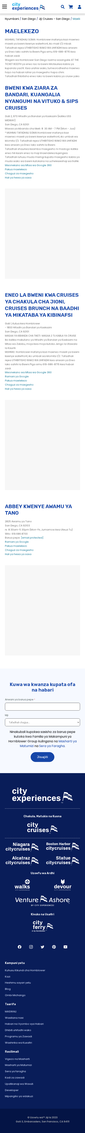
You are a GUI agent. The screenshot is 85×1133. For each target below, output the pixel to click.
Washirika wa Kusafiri (18, 1043)
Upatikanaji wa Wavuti (19, 1084)
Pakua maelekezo (16, 169)
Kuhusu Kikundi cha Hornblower (25, 970)
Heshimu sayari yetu (18, 983)
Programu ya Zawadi (18, 1036)
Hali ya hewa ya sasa (18, 177)
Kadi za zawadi (15, 1077)
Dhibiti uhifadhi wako (18, 1030)
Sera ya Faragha (52, 746)
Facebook (19, 947)
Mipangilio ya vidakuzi (19, 1096)
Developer (12, 1090)
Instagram (31, 947)
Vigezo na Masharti (17, 1059)
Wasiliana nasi (14, 1018)
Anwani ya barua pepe (19, 699)
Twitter (42, 947)
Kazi (7, 976)
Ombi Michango (15, 995)
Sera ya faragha (15, 1071)
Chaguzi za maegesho (19, 173)
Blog (8, 989)
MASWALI (10, 1011)
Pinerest (54, 947)
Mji (7, 715)
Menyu (4, 6)
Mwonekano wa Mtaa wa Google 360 (28, 165)
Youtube (65, 947)
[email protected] (32, 537)
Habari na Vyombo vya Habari (24, 1024)
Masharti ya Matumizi (18, 1065)
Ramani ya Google (17, 376)
